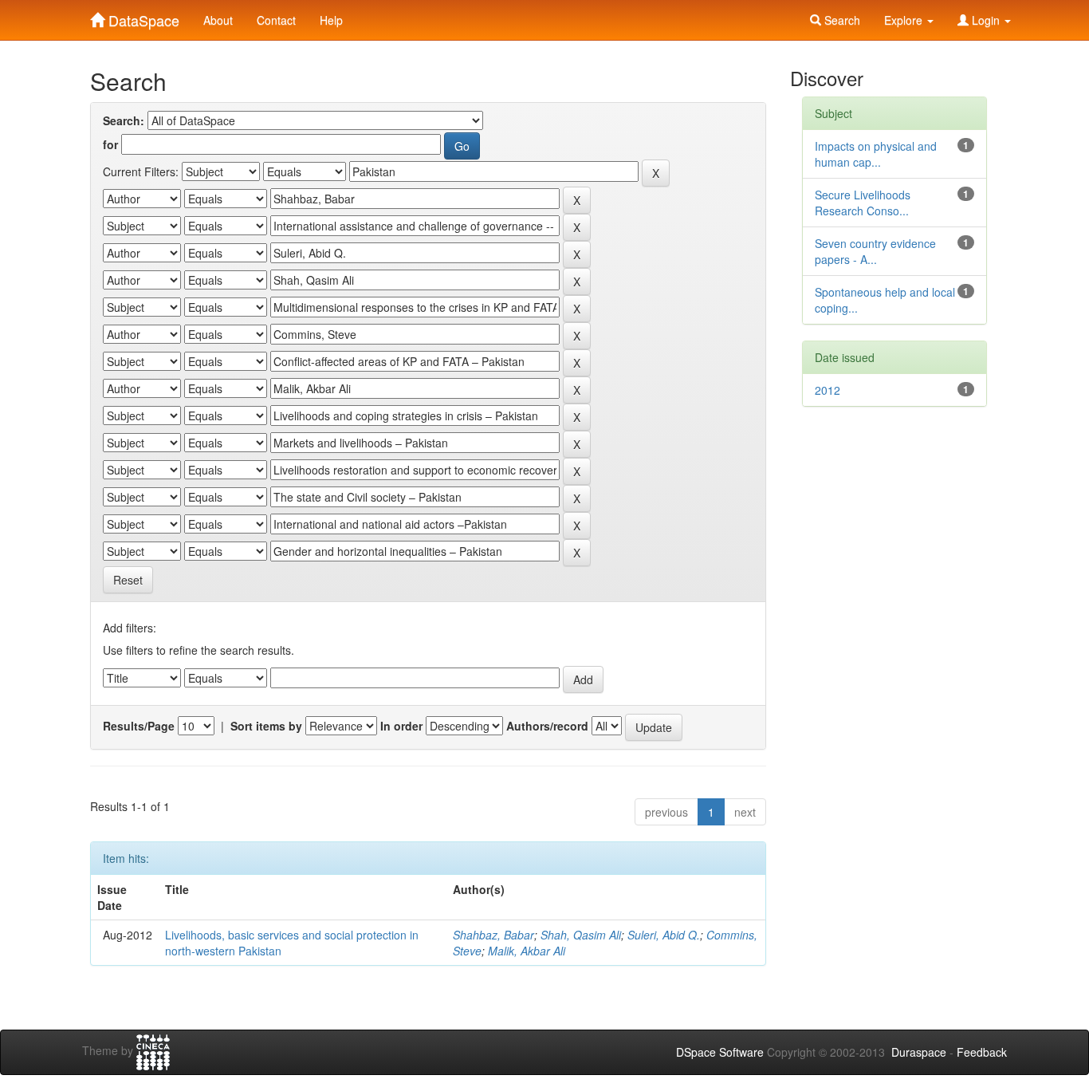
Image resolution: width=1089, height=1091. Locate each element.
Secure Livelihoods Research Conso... (862, 203)
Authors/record (547, 726)
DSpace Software (720, 1052)
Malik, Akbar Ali (526, 951)
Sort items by (266, 726)
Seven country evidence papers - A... (875, 251)
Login (986, 20)
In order (401, 726)
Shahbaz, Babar (493, 935)
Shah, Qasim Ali (581, 935)
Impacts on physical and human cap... (876, 154)
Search (840, 20)
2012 (827, 390)
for (110, 144)
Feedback (982, 1052)
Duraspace (918, 1052)
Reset (128, 580)
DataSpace (141, 17)
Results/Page (139, 726)
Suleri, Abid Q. (663, 935)
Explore (905, 20)
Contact (276, 20)
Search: (123, 120)
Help (331, 20)
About (218, 20)
